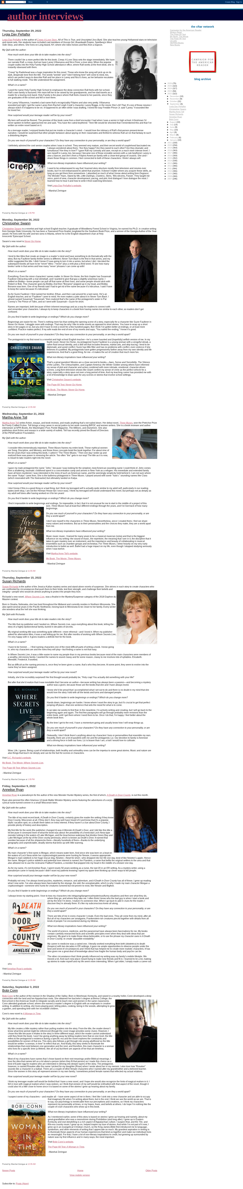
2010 (170, 171)
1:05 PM (31, 213)
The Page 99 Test (178, 39)
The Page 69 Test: (64, 384)
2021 (170, 143)
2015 (170, 158)
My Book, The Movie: (66, 390)
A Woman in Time (32, 1013)
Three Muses (126, 423)
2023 (170, 91)
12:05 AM (32, 407)
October (174, 101)
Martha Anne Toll (14, 417)
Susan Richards (14, 581)
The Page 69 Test (178, 34)
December (175, 96)
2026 (170, 83)
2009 (170, 174)
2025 (170, 86)
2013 (170, 163)
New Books (175, 45)
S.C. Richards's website (19, 758)
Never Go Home (32, 241)
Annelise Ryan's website (19, 969)
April (172, 132)
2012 (170, 166)
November (175, 99)
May (172, 130)
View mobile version (80, 1175)
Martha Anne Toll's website (64, 553)
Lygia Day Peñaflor (16, 34)
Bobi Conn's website (63, 1142)
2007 (170, 179)
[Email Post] (35, 213)
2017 (170, 153)
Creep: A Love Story (47, 40)
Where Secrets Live (34, 597)
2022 (170, 94)
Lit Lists (173, 41)
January (174, 140)
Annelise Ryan (13, 789)
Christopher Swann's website (66, 379)
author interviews (45, 16)
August (173, 122)
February (174, 137)
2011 (169, 168)
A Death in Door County (118, 795)
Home (80, 1170)
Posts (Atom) (22, 1183)
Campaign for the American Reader (186, 30)
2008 (170, 176)
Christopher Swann (16, 223)
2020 (170, 145)
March (173, 135)
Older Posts (151, 1170)
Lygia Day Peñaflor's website (66, 185)
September (175, 104)
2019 (170, 148)
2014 (170, 161)
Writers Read (176, 32)
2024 (170, 88)
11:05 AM (31, 571)
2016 (170, 156)
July (172, 125)
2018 (170, 150)
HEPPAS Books (177, 43)
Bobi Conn (10, 990)
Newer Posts (8, 1170)
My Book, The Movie (179, 36)
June (172, 127)
